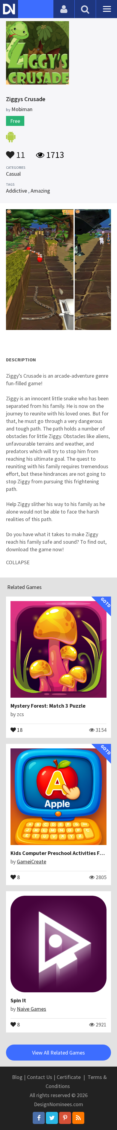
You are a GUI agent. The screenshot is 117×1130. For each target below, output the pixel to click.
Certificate (69, 1077)
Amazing (40, 190)
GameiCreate (31, 861)
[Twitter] (52, 1118)
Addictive (16, 190)
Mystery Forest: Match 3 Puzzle (48, 705)
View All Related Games (58, 1052)
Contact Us (39, 1077)
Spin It (18, 1000)
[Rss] (78, 1118)
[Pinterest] (65, 1118)
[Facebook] (39, 1118)
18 (19, 729)
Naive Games (31, 1008)
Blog (17, 1077)
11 (19, 152)
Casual (13, 173)
